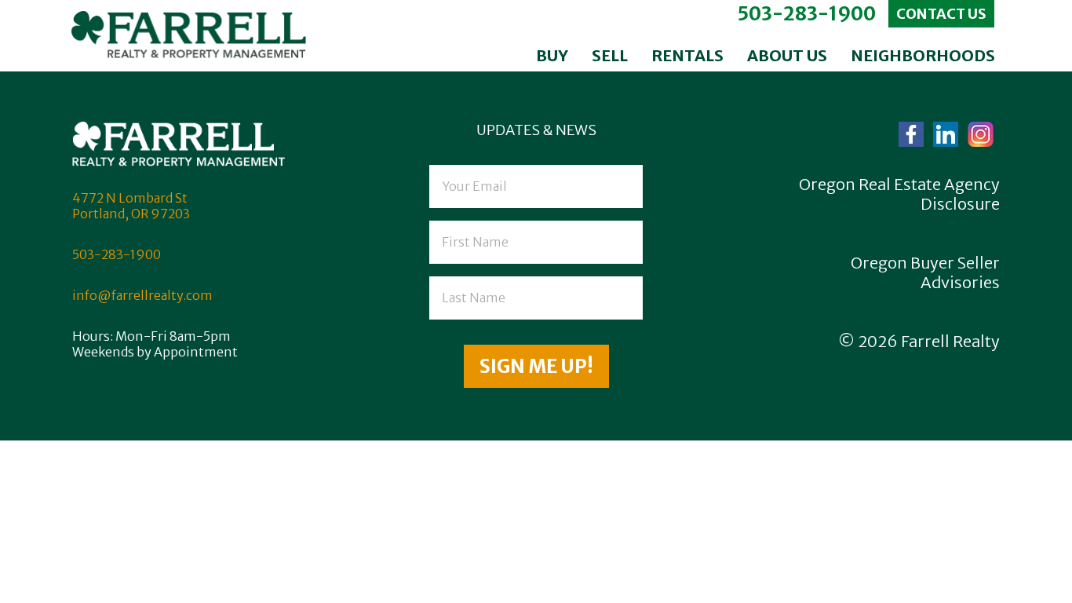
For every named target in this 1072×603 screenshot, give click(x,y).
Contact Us (941, 14)
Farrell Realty (950, 341)
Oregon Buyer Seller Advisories (925, 272)
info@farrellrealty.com (142, 295)
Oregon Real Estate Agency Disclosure (899, 194)
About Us (787, 55)
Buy (552, 55)
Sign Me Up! (536, 366)
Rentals (687, 55)
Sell (610, 55)
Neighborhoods (923, 55)
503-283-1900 (806, 14)
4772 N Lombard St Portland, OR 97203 (131, 205)
